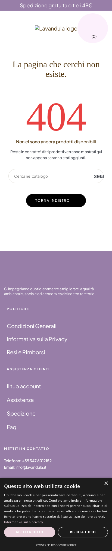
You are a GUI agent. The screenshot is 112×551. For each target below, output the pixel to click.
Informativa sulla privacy (23, 522)
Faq (11, 426)
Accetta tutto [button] (29, 532)
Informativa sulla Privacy (37, 338)
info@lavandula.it (30, 467)
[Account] (101, 24)
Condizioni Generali (32, 325)
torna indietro (52, 200)
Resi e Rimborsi (26, 352)
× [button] (106, 484)
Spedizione (21, 413)
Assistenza (20, 399)
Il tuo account (24, 386)
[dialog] (56, 514)
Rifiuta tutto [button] (83, 532)
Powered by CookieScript (56, 545)
